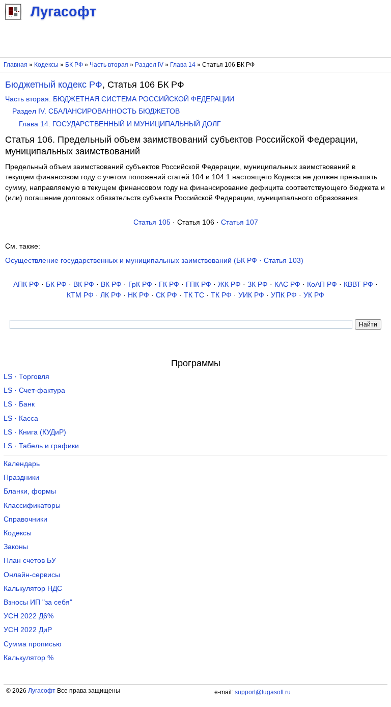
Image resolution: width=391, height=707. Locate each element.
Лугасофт (41, 690)
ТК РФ (221, 295)
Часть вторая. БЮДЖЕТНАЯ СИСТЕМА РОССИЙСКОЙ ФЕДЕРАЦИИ (119, 99)
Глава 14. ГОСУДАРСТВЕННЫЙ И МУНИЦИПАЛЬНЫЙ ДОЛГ (120, 124)
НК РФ (138, 295)
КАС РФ (287, 284)
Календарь (22, 464)
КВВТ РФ (358, 284)
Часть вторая (109, 64)
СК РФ (166, 295)
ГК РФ (169, 284)
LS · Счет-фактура (34, 390)
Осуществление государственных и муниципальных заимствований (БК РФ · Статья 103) (154, 260)
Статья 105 (152, 222)
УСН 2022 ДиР (28, 630)
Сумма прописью (33, 644)
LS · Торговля (26, 376)
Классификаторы (32, 505)
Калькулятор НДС (33, 588)
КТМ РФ (80, 295)
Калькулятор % (28, 658)
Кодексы (46, 64)
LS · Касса (21, 418)
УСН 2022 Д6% (28, 616)
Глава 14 (183, 64)
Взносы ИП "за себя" (38, 602)
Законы (16, 547)
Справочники (25, 519)
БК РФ (74, 64)
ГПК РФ (198, 284)
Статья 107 (239, 222)
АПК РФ (26, 284)
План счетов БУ (30, 560)
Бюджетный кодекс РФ (53, 84)
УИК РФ (251, 295)
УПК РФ (284, 295)
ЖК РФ (229, 284)
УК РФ (313, 295)
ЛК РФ (110, 295)
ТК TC (194, 295)
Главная (15, 64)
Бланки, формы (30, 491)
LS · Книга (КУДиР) (35, 432)
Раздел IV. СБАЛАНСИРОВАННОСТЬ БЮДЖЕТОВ (96, 111)
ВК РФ (83, 284)
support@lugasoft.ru (263, 692)
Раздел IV (149, 64)
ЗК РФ (257, 284)
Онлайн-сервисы (32, 575)
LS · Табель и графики (41, 446)
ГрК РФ (140, 284)
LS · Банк (19, 404)
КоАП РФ (322, 284)
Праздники (21, 477)
